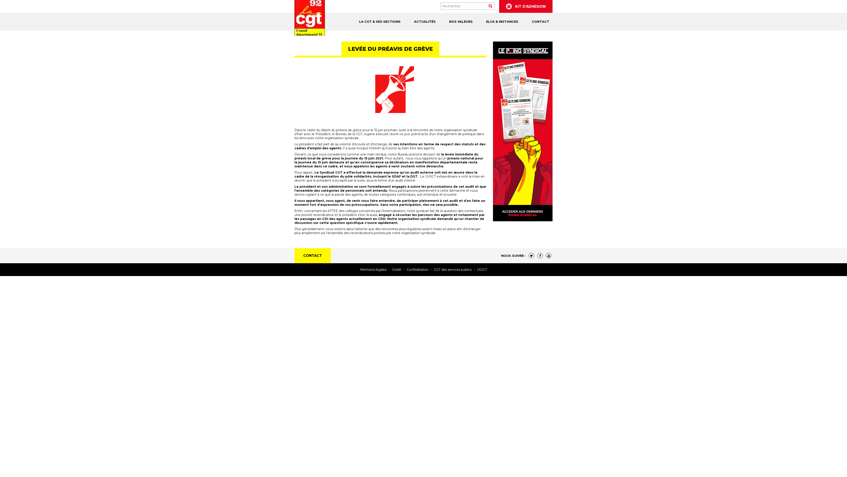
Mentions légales (373, 270)
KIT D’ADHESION (530, 6)
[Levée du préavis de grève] (390, 93)
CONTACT (540, 22)
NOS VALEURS (461, 22)
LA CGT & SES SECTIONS (380, 22)
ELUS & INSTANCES (502, 22)
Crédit (396, 270)
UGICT (482, 270)
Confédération (418, 270)
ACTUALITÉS (425, 22)
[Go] (490, 6)
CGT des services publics (453, 270)
